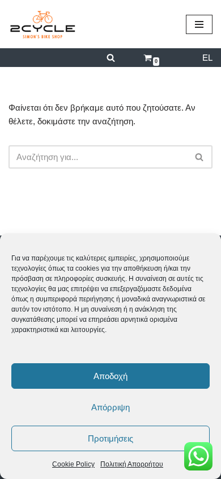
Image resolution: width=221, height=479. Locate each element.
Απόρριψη (110, 407)
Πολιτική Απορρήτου (131, 464)
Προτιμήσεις (110, 438)
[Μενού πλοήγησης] (199, 24)
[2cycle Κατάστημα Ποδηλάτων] (42, 24)
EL (207, 57)
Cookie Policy (73, 464)
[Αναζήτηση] (111, 57)
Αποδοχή (111, 376)
